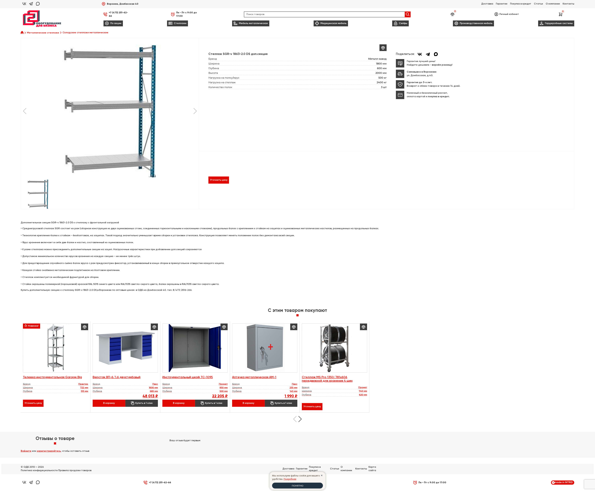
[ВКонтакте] (419, 54)
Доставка (487, 4)
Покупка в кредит (520, 4)
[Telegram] (428, 54)
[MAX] (436, 54)
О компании (553, 4)
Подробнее (290, 478)
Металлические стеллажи (43, 33)
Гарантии (501, 4)
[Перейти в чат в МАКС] (38, 4)
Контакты (568, 4)
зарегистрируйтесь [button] (49, 451)
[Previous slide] (295, 419)
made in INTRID (564, 482)
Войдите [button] (26, 451)
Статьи (538, 4)
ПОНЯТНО (297, 485)
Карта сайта (372, 469)
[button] (120, 4)
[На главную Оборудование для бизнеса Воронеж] (42, 18)
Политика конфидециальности (39, 470)
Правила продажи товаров (74, 470)
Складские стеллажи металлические (85, 32)
